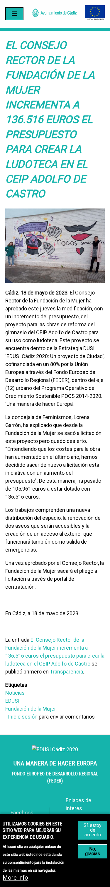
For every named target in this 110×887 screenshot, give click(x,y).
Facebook (22, 813)
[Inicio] (54, 15)
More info (15, 878)
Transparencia (66, 671)
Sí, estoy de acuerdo (92, 830)
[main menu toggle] (14, 13)
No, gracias (92, 851)
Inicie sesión (23, 717)
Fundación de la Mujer (30, 709)
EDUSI (12, 701)
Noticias (15, 693)
